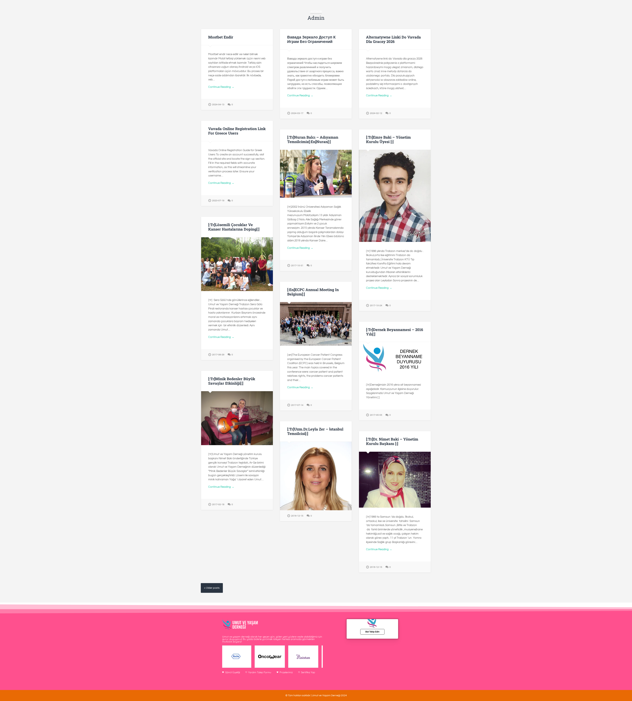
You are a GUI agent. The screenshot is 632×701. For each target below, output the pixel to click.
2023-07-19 (218, 200)
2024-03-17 (297, 113)
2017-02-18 (218, 504)
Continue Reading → (221, 87)
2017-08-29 (218, 354)
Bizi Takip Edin (372, 632)
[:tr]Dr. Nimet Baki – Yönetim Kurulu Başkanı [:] (392, 441)
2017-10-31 (297, 265)
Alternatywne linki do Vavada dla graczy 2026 (393, 39)
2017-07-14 (297, 405)
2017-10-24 (376, 305)
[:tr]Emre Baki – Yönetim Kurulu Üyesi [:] (388, 139)
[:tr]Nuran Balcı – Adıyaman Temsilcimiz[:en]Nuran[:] (312, 139)
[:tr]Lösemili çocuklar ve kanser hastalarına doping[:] (233, 227)
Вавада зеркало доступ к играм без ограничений (311, 39)
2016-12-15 (297, 516)
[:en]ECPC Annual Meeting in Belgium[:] (313, 291)
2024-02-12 (376, 113)
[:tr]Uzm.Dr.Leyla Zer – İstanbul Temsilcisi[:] (315, 431)
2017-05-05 (376, 415)
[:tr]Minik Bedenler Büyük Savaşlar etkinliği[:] (231, 381)
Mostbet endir (220, 37)
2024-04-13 (218, 104)
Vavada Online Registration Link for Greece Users (237, 130)
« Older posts (212, 588)
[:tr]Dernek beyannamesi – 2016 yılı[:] (394, 331)
